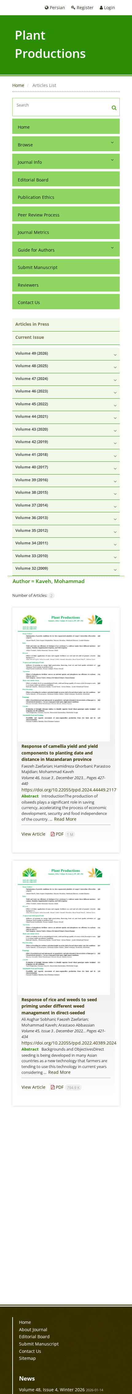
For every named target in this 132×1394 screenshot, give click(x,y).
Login (109, 7)
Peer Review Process (39, 215)
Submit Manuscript (37, 267)
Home (18, 85)
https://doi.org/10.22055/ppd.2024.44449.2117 (68, 790)
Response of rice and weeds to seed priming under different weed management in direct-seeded (59, 1006)
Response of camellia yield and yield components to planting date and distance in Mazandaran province (59, 752)
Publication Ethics (36, 197)
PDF (64, 834)
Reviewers (28, 285)
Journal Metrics (33, 232)
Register (85, 7)
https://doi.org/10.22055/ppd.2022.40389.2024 (68, 1043)
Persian (57, 7)
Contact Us (29, 302)
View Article (33, 834)
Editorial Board (33, 180)
